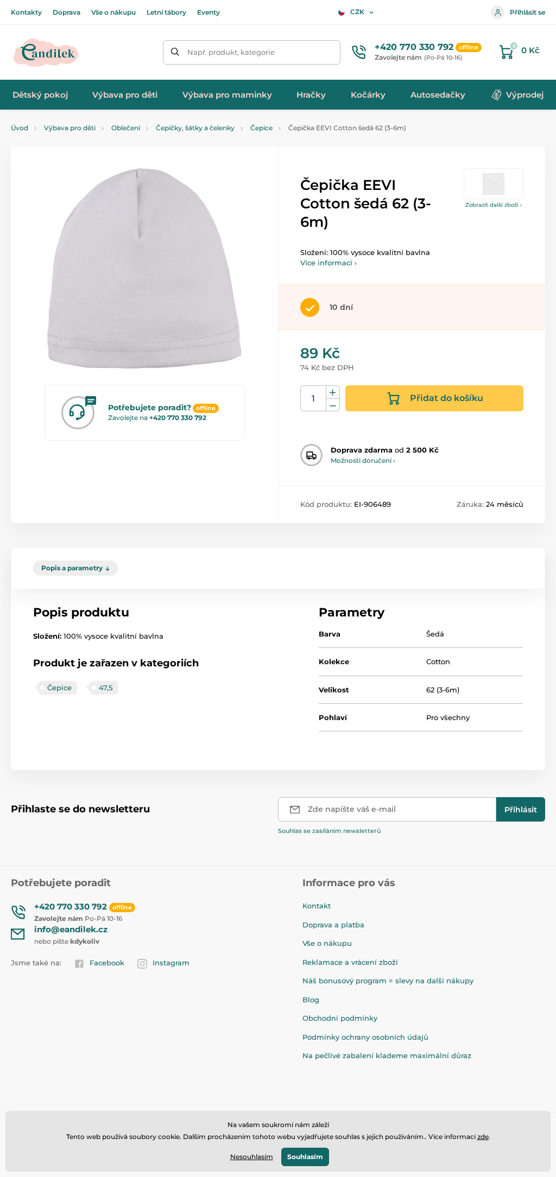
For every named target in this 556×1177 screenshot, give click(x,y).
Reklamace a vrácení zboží (350, 962)
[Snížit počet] (332, 405)
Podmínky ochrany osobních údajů (365, 1037)
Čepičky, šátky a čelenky (195, 128)
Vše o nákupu (113, 12)
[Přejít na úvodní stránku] (46, 52)
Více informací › (328, 262)
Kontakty (26, 12)
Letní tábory (166, 12)
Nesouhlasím (251, 1157)
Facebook (107, 962)
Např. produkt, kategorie (231, 52)
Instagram (171, 962)
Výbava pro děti (70, 128)
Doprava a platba (333, 924)
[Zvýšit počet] (332, 392)
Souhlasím (305, 1157)
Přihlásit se (527, 12)
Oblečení (125, 128)
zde (483, 1137)
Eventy (208, 12)
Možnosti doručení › (363, 460)
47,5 (105, 687)
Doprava (66, 12)
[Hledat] (175, 52)
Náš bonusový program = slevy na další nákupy (387, 980)
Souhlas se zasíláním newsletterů (329, 831)
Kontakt (316, 905)
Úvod (19, 128)
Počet (313, 398)
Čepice (261, 128)
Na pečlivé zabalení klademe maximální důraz (386, 1055)
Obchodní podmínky (339, 1018)
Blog (310, 999)
